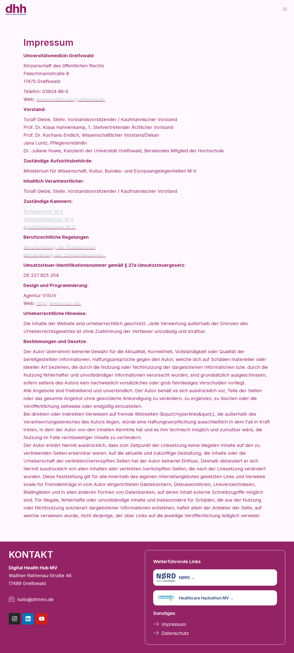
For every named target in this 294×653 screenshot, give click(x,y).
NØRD (187, 577)
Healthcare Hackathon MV (206, 598)
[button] (285, 9)
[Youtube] (41, 619)
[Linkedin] (28, 619)
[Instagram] (14, 619)
